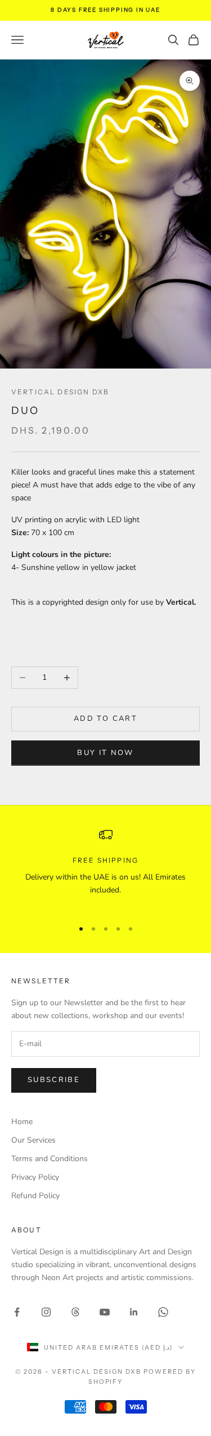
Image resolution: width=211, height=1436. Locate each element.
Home (22, 1121)
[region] (105, 869)
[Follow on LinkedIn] (134, 1312)
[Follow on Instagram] (46, 1312)
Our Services (33, 1140)
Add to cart (105, 719)
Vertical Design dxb (60, 392)
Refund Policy (35, 1195)
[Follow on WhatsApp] (163, 1312)
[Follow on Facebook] (17, 1312)
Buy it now (105, 753)
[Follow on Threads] (75, 1312)
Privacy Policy (35, 1177)
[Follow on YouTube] (104, 1312)
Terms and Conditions (49, 1158)
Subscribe (54, 1080)
